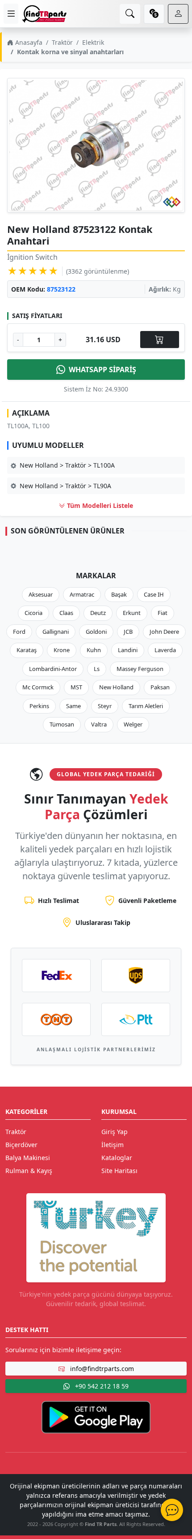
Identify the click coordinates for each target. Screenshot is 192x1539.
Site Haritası (119, 1170)
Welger (133, 724)
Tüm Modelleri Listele (99, 505)
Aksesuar (41, 594)
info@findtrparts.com (101, 1368)
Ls (97, 669)
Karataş (27, 650)
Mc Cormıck (38, 687)
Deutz (98, 613)
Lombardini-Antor (53, 669)
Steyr (105, 706)
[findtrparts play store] (96, 1417)
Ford (19, 632)
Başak (119, 594)
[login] (178, 14)
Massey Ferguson (140, 669)
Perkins (39, 706)
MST (76, 687)
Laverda (165, 650)
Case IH (154, 594)
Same (73, 706)
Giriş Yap (114, 1131)
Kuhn (94, 650)
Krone (62, 650)
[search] (130, 14)
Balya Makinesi (27, 1157)
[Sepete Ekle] (159, 339)
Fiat (162, 613)
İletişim (112, 1144)
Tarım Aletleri (146, 706)
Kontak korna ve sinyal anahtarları (70, 51)
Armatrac (82, 594)
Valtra (99, 724)
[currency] (154, 14)
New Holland (116, 687)
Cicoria (33, 613)
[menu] (11, 14)
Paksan (160, 687)
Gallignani (55, 632)
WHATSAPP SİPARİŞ (102, 369)
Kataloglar (116, 1157)
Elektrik (93, 42)
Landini (128, 650)
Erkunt (132, 613)
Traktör (62, 42)
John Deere (164, 632)
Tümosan (62, 724)
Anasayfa (27, 42)
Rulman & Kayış (28, 1170)
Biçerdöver (21, 1144)
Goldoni (96, 632)
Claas (66, 613)
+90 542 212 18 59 (101, 1386)
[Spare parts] (44, 14)
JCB (128, 632)
